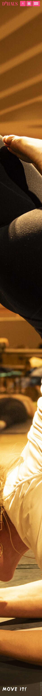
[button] (23, 3)
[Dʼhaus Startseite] (10, 3)
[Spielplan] (29, 3)
